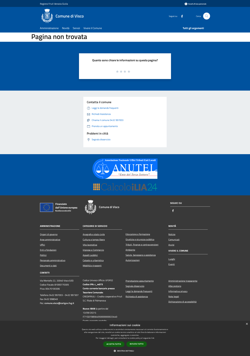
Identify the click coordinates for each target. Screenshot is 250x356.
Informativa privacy (178, 291)
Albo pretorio (174, 286)
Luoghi (171, 259)
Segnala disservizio (135, 286)
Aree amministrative (50, 239)
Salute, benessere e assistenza (141, 255)
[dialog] (125, 338)
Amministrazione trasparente (182, 281)
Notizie (171, 234)
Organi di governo (48, 234)
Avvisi (171, 244)
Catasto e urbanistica (93, 260)
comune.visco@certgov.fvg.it (59, 303)
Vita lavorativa (90, 244)
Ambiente (130, 250)
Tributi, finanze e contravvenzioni (142, 244)
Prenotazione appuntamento (140, 281)
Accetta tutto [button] (113, 344)
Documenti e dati (48, 265)
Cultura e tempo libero (94, 239)
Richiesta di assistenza (137, 296)
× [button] (247, 324)
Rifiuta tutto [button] (137, 344)
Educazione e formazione (138, 234)
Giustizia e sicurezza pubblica (140, 239)
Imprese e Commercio (93, 250)
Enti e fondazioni (48, 250)
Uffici (42, 244)
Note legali (173, 296)
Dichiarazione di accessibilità (182, 301)
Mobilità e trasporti (92, 265)
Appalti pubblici (90, 255)
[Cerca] (206, 16)
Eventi (171, 264)
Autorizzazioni (133, 260)
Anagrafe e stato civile (94, 234)
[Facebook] (181, 16)
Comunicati (174, 239)
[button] (125, 351)
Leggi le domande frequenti (139, 291)
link (152, 338)
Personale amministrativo (52, 260)
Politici (43, 255)
